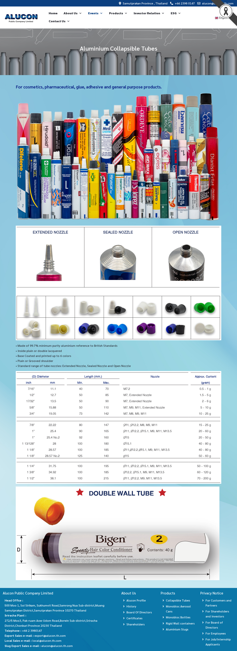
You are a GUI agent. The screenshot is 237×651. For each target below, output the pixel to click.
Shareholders (135, 624)
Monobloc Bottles (178, 617)
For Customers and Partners (218, 602)
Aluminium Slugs (177, 629)
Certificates (134, 618)
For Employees (216, 633)
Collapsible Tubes (178, 600)
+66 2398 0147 (185, 3)
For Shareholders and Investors (217, 613)
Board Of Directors (139, 612)
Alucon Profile (136, 600)
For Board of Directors (214, 624)
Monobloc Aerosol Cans (178, 608)
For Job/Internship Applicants (218, 641)
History (131, 606)
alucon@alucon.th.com (217, 3)
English (223, 17)
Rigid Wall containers (180, 623)
